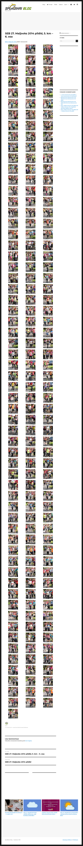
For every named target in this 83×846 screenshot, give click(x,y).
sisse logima (28, 740)
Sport (65, 4)
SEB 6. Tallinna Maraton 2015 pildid (68, 105)
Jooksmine (15, 727)
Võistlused (26, 727)
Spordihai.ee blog (8, 839)
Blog (44, 4)
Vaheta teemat (65, 33)
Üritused (21, 727)
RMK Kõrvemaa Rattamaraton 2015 (68, 97)
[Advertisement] (41, 21)
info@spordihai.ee (67, 840)
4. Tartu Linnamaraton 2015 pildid (68, 94)
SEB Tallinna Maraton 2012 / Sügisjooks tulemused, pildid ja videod (69, 107)
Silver (6, 725)
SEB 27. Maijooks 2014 (10, 41)
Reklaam (75, 840)
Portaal (50, 4)
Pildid (55, 4)
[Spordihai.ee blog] (18, 6)
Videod (61, 4)
